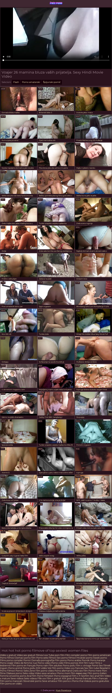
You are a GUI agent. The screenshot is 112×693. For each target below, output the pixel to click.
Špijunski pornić (52, 82)
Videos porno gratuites (96, 681)
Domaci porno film (25, 658)
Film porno (61, 660)
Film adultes (56, 665)
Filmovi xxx (42, 655)
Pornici (27, 660)
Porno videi (57, 663)
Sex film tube (91, 668)
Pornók (86, 660)
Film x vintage (83, 665)
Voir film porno (56, 668)
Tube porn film (56, 655)
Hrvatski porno (84, 658)
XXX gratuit (68, 678)
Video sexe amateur (46, 673)
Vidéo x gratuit (8, 655)
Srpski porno (100, 658)
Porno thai (77, 681)
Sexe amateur (49, 681)
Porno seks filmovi (46, 658)
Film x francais (100, 678)
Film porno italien (97, 673)
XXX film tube (86, 663)
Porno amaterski (31, 82)
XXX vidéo (41, 668)
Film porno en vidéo (11, 683)
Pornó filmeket (45, 676)
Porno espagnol (62, 676)
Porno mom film (66, 673)
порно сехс (81, 673)
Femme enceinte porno (13, 676)
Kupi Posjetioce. (63, 690)
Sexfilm (85, 676)
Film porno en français (23, 665)
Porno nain (42, 665)
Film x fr (76, 676)
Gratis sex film (80, 670)
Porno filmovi (7, 658)
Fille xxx (42, 678)
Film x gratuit (54, 678)
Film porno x (65, 681)
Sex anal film (97, 676)
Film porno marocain (11, 681)
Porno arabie (74, 660)
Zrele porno (56, 2)
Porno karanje (97, 660)
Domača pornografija (43, 660)
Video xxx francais (74, 668)
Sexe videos (17, 678)
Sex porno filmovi (66, 658)
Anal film (31, 676)
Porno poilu (69, 665)
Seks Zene (29, 670)
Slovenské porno (32, 681)
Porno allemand (63, 670)
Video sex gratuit (26, 655)
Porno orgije (7, 663)
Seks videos (30, 678)
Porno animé (15, 668)
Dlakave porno (14, 673)
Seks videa (28, 673)
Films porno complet (11, 660)
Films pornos (71, 663)
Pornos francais (83, 678)
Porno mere (94, 670)
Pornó (95, 665)
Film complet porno (76, 655)
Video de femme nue (25, 663)
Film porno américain (99, 655)
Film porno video (45, 670)
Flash (16, 82)
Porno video (44, 663)
